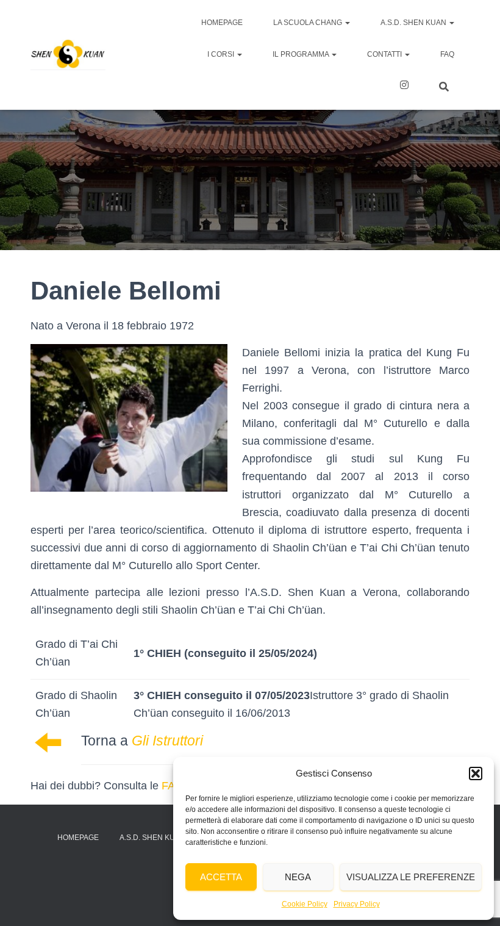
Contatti (385, 54)
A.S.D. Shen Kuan (414, 22)
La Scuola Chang (308, 22)
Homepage (222, 22)
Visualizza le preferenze (410, 877)
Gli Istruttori (167, 740)
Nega (298, 877)
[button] (476, 773)
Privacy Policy (357, 904)
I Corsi (221, 54)
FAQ (447, 54)
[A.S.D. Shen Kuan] (68, 55)
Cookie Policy (304, 904)
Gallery (404, 87)
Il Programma (301, 54)
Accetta (221, 877)
